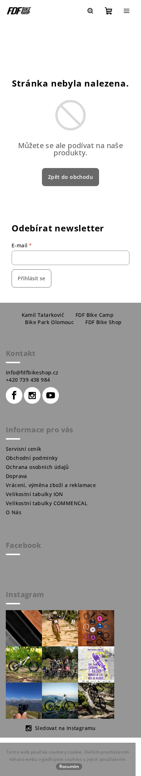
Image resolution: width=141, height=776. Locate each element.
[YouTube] (50, 395)
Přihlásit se (31, 278)
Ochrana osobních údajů (37, 466)
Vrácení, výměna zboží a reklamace (51, 485)
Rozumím (69, 766)
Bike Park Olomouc (49, 322)
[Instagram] (32, 395)
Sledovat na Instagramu (65, 728)
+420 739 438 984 (28, 379)
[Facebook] (14, 395)
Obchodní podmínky (32, 457)
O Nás (13, 512)
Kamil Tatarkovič (43, 314)
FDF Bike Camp (95, 314)
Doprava (16, 476)
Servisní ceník (24, 448)
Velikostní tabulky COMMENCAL (46, 503)
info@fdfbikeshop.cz (32, 372)
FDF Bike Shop (103, 322)
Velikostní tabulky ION (34, 494)
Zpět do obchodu (70, 176)
